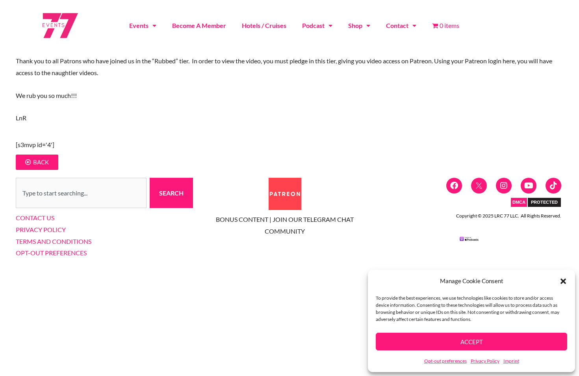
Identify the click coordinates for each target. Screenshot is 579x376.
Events (138, 25)
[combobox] (81, 193)
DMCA (518, 202)
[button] (563, 281)
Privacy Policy (485, 361)
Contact (397, 25)
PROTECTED (544, 202)
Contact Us (35, 217)
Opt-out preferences (445, 361)
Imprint (511, 361)
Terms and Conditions (53, 241)
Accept (471, 341)
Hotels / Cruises (264, 25)
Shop (355, 25)
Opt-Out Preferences (51, 252)
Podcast (313, 25)
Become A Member (199, 25)
